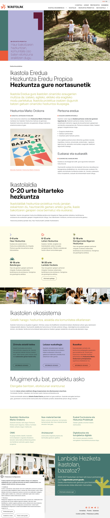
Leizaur (86, 5)
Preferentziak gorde (8, 511)
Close (43, 476)
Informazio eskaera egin (66, 492)
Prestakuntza (95, 5)
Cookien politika (80, 514)
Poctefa (89, 510)
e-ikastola (78, 5)
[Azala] (12, 6)
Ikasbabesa (104, 5)
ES (106, 1)
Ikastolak (72, 8)
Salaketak (96, 510)
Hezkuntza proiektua (86, 8)
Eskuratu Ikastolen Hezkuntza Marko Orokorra (25, 170)
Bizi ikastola (101, 8)
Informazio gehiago (49, 278)
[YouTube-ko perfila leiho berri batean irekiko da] (92, 507)
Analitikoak (5, 487)
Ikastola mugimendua (56, 8)
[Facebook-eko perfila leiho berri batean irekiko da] (86, 507)
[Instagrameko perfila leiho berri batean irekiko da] (89, 507)
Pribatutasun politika (93, 514)
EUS (104, 1)
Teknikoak (5, 498)
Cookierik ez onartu (8, 515)
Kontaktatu (82, 510)
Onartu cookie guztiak (22, 515)
